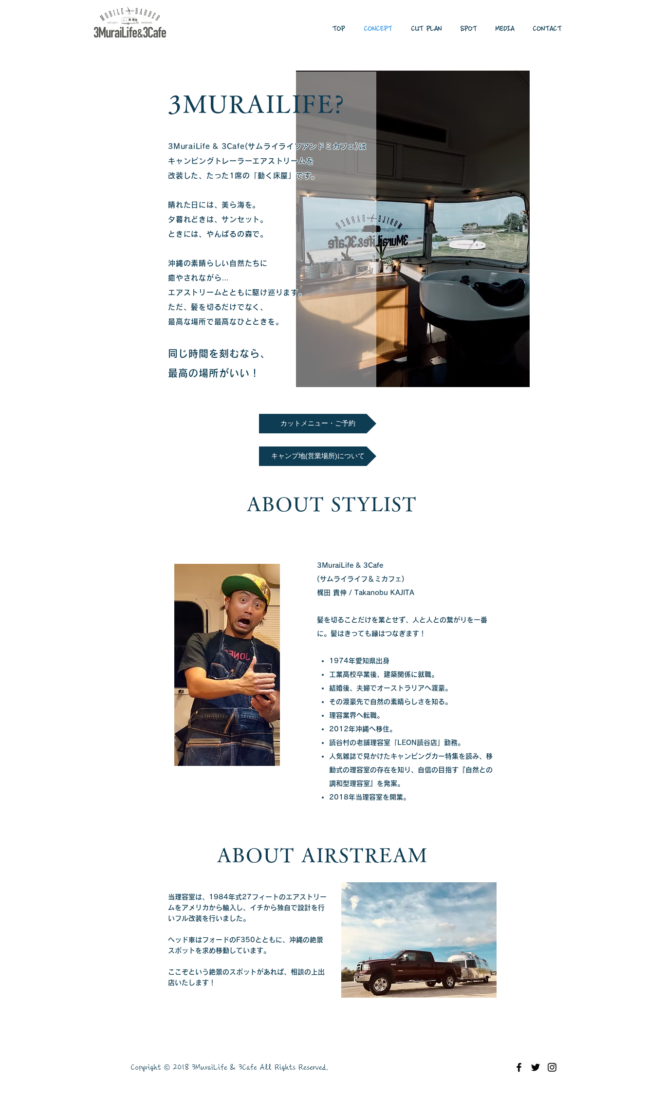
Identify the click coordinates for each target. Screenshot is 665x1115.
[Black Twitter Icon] (535, 1067)
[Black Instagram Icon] (552, 1067)
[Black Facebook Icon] (519, 1067)
